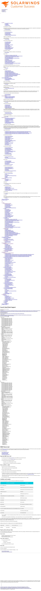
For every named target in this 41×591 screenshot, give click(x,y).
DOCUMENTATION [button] (6, 293)
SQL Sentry (6, 157)
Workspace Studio (13, 459)
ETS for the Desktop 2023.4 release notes (7, 388)
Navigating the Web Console (8, 60)
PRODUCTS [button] (3, 117)
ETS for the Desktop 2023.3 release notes (7, 324)
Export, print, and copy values (6, 454)
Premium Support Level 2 (8, 247)
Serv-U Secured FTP (7, 150)
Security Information (16, 588)
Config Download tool (5, 409)
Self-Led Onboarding (8, 94)
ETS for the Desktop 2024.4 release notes (7, 321)
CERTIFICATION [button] (6, 228)
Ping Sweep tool (4, 362)
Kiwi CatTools (7, 144)
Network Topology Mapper (8, 261)
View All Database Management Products (10, 158)
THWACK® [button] (5, 295)
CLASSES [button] (5, 208)
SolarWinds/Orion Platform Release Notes (27, 310)
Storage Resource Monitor (8, 269)
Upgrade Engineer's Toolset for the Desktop (7, 331)
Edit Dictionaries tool (5, 414)
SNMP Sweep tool (4, 435)
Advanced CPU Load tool (5, 406)
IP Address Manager (7, 137)
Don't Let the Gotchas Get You (9, 57)
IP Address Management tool (6, 351)
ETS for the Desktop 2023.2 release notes (7, 325)
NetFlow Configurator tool (5, 356)
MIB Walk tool (4, 355)
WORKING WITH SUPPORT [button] (8, 250)
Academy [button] (3, 22)
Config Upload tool (4, 346)
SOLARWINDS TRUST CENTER (25, 587)
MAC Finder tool (4, 353)
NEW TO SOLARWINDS (5, 199)
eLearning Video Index (8, 34)
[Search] (8, 316)
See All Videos (7, 52)
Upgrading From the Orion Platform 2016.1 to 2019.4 (12, 56)
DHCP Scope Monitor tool (5, 348)
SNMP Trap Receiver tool (5, 372)
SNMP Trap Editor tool (5, 371)
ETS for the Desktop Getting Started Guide (7, 334)
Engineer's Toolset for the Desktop (9, 315)
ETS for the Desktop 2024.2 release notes (7, 322)
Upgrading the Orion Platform (9, 58)
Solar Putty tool (4, 437)
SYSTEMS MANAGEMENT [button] (7, 267)
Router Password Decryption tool (6, 366)
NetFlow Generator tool (5, 421)
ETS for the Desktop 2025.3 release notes (7, 319)
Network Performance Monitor (9, 44)
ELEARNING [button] (5, 217)
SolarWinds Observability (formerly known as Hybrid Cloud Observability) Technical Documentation (18, 131)
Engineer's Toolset (7, 260)
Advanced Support (7, 105)
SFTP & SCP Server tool (5, 432)
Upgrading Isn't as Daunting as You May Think (11, 55)
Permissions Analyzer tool (5, 361)
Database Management (8, 70)
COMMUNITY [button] (4, 178)
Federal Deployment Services (9, 113)
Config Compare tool (5, 344)
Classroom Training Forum (8, 190)
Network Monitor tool (5, 423)
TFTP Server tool (4, 441)
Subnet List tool (4, 373)
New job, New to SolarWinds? (9, 63)
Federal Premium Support (8, 112)
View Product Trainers (8, 205)
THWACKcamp (22, 313)
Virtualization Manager (8, 148)
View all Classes (7, 39)
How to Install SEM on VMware (9, 62)
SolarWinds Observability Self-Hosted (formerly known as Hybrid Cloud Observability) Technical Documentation (19, 254)
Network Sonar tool (4, 360)
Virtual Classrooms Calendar (8, 32)
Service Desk (6, 169)
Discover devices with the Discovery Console (6, 340)
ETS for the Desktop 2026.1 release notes (7, 383)
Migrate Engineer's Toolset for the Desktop (7, 332)
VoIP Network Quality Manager (9, 263)
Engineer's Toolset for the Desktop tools (7, 341)
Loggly (6, 174)
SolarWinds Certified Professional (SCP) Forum (11, 189)
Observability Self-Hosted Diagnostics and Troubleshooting (12, 74)
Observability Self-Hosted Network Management (11, 234)
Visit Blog (6, 193)
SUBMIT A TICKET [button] (4, 304)
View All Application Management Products (10, 175)
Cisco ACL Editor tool (5, 343)
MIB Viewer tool (4, 354)
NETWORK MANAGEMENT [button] (8, 257)
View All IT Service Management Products (10, 170)
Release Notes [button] (2, 317)
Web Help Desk (7, 286)
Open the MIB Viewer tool (5, 452)
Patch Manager (7, 163)
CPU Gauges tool (4, 347)
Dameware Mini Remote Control (9, 168)
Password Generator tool (5, 425)
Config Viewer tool (4, 411)
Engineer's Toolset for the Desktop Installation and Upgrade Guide (6, 327)
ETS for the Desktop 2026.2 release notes (7, 318)
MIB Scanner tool (4, 418)
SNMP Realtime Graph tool (5, 370)
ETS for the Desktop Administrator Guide (7, 335)
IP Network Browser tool (5, 416)
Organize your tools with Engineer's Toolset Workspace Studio (7, 339)
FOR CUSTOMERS (3, 587)
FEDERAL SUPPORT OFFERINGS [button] (8, 248)
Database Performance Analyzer (9, 71)
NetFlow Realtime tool (5, 357)
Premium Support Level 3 (8, 107)
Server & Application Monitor (9, 48)
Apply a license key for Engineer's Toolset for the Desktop (7, 330)
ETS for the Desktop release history (6, 390)
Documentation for (2, 315)
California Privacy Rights (10, 588)
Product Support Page (8, 128)
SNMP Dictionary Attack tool (6, 369)
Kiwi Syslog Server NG (8, 266)
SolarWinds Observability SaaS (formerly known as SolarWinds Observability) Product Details (17, 133)
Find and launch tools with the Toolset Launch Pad (6, 337)
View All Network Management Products (10, 140)
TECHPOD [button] (5, 302)
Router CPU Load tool (5, 430)
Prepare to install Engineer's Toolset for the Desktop (7, 328)
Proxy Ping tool (4, 363)
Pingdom (6, 292)
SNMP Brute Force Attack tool (6, 368)
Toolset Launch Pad (11, 457)
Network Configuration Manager (9, 47)
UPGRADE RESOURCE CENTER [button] (8, 239)
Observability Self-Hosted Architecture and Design (11, 73)
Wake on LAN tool (4, 442)
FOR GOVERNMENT (9, 587)
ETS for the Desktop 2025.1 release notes (7, 320)
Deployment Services (8, 242)
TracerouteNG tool (4, 377)
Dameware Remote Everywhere (9, 167)
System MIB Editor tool (5, 375)
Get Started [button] (2, 333)
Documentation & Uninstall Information (24, 588)
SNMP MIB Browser (5, 449)
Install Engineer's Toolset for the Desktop (7, 329)
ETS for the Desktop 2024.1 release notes (7, 323)
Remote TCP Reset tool (5, 364)
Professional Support (7, 104)
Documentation (4, 10)
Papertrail (6, 176)
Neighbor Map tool (4, 420)
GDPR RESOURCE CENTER (16, 587)
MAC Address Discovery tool (6, 352)
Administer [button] (2, 399)
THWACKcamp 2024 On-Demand (9, 188)
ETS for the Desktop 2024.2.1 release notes (7, 386)
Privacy (6, 588)
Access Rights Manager (8, 153)
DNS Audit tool (4, 349)
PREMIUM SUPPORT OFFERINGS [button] (8, 243)
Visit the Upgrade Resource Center (9, 88)
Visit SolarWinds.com (4, 9)
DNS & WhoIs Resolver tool (6, 413)
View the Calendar (7, 45)
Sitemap (30, 588)
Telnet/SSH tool (4, 376)
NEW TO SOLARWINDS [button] (5, 303)
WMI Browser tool (4, 444)
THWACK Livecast (7, 187)
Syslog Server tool (4, 439)
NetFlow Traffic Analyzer (8, 46)
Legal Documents (2, 588)
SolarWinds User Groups (8, 186)
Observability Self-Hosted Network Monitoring (11, 75)
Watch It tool (4, 379)
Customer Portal (4, 11)
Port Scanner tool (4, 427)
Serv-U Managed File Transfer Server (10, 162)
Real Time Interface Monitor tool (6, 428)
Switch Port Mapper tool (5, 374)
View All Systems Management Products (10, 151)
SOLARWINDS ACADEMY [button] (7, 203)
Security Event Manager (8, 278)
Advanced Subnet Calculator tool (6, 342)
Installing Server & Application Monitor (10, 61)
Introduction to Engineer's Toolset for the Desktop (7, 336)
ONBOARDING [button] (6, 240)
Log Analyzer (7, 142)
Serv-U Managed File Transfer (9, 149)
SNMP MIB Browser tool (5, 434)
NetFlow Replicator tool (5, 358)
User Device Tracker (7, 141)
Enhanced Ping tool (4, 350)
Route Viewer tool (4, 365)
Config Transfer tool (4, 345)
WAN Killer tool (4, 378)
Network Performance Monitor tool (6, 359)
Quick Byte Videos (7, 33)
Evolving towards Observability (4, 313)
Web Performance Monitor (8, 177)
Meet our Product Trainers (16, 313)
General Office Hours (8, 42)
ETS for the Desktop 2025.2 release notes (7, 384)
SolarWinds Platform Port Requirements (5, 310)
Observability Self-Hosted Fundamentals (10, 72)
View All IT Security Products (9, 164)
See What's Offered (7, 29)
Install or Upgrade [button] (3, 326)
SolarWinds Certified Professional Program (10, 207)
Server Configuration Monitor (9, 272)
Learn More (6, 116)
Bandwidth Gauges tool (5, 407)
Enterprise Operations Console (9, 143)
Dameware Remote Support (8, 284)
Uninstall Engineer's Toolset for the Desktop (7, 397)
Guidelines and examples (5, 453)
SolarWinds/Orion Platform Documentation (16, 310)
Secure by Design (11, 313)
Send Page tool (4, 367)
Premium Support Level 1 (8, 106)
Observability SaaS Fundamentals (9, 231)
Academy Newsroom (8, 298)
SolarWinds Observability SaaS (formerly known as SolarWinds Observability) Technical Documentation (18, 255)
